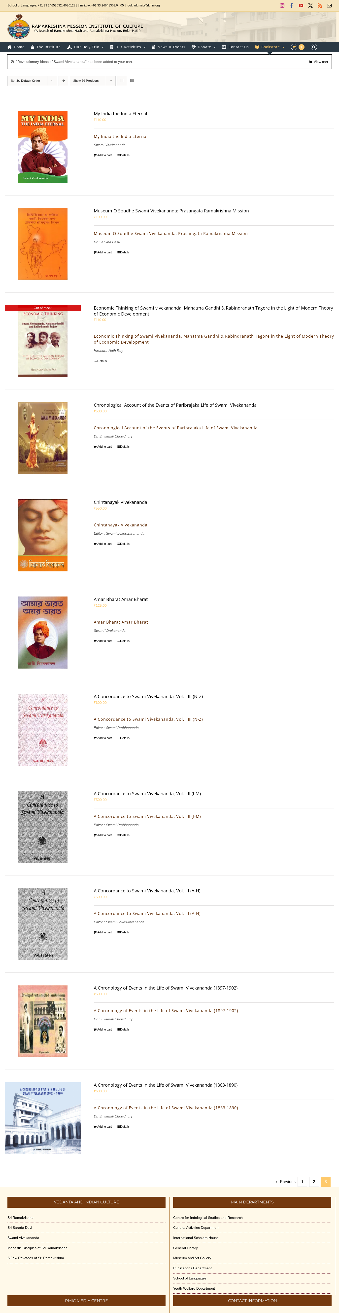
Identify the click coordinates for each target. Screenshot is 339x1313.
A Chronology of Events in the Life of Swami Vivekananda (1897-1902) (165, 988)
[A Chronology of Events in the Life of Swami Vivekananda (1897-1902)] (43, 1021)
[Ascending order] (63, 81)
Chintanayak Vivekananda (120, 502)
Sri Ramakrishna (20, 1218)
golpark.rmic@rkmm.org (144, 5)
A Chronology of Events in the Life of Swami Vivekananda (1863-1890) (165, 1085)
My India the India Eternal (120, 114)
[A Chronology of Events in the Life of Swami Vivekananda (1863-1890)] (43, 1118)
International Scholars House (196, 1238)
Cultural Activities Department (196, 1228)
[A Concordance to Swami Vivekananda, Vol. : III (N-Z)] (43, 730)
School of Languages (189, 1278)
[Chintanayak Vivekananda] (43, 535)
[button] (314, 47)
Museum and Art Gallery (192, 1258)
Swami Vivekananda (23, 1238)
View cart (321, 62)
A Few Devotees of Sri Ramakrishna (35, 1258)
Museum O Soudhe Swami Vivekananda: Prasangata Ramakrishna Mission (171, 211)
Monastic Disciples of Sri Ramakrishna (37, 1248)
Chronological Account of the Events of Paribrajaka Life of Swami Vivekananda (175, 405)
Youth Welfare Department (194, 1288)
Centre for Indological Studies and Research (208, 1218)
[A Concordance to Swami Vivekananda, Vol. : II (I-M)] (43, 827)
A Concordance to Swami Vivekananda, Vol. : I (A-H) (147, 891)
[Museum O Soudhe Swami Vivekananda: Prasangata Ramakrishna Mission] (43, 244)
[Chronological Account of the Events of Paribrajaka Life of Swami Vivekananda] (43, 438)
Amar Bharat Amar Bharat (121, 599)
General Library (185, 1248)
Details (125, 155)
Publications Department (192, 1268)
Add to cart (104, 155)
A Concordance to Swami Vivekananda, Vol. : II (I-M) (147, 793)
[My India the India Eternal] (43, 147)
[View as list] (132, 81)
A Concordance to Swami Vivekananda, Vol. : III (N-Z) (148, 696)
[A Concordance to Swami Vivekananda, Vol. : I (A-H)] (43, 924)
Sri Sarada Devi (19, 1228)
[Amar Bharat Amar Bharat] (43, 633)
